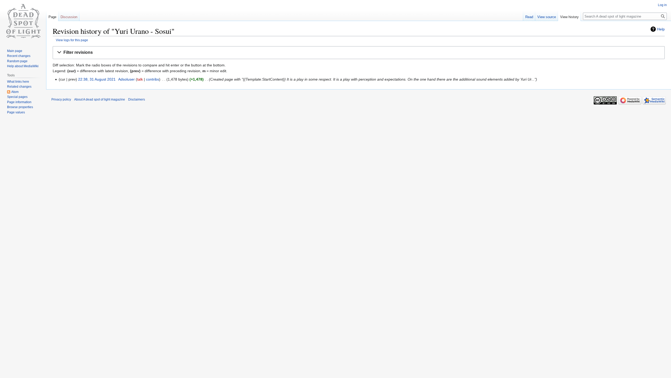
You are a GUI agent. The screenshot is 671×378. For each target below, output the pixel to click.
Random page (17, 61)
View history (569, 17)
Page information (19, 102)
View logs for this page (72, 40)
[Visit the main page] (23, 21)
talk (140, 79)
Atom (15, 92)
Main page (14, 51)
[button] (358, 53)
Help (661, 29)
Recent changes (18, 56)
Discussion (69, 17)
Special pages (17, 97)
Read (529, 17)
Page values (16, 112)
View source (546, 17)
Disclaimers (136, 99)
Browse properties (20, 107)
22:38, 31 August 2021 (97, 79)
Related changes (19, 86)
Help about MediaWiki (23, 66)
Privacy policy (61, 99)
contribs (152, 79)
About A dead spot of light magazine (99, 99)
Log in (662, 5)
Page (52, 17)
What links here (18, 81)
